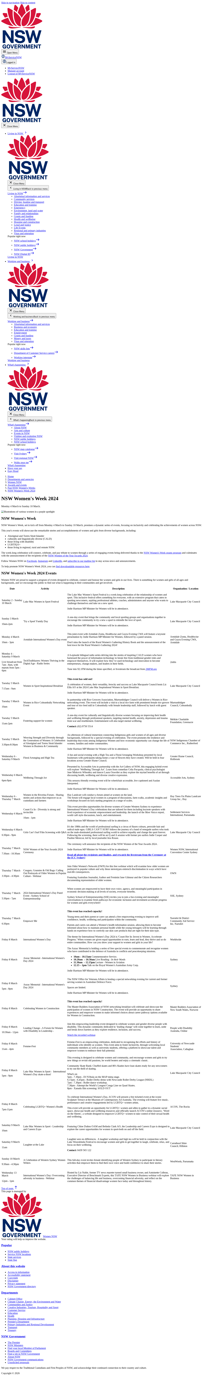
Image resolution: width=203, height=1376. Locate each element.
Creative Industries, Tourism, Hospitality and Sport (33, 1307)
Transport (12, 1327)
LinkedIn (57, 561)
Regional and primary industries (30, 230)
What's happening (18, 424)
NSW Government (13, 1336)
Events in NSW (22, 433)
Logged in (10, 62)
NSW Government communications (25, 1359)
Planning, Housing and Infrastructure (26, 1318)
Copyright (13, 1278)
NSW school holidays (25, 442)
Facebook (32, 561)
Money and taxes (22, 338)
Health (11, 1316)
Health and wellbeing (24, 219)
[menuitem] (16, 68)
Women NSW (50, 1236)
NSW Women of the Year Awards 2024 (68, 555)
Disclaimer (13, 1280)
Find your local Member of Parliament (27, 1348)
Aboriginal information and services (32, 196)
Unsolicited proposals (18, 1362)
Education (13, 1313)
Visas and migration (24, 233)
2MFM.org (151, 669)
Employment (20, 332)
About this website (13, 1266)
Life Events (20, 227)
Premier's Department (18, 1321)
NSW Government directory (22, 1286)
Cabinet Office (15, 1298)
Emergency (19, 207)
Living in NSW (17, 193)
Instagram (43, 561)
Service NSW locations (19, 1254)
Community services (24, 199)
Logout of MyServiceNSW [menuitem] (21, 73)
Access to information (18, 1272)
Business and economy (25, 327)
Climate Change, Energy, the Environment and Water (34, 1301)
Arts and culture (22, 430)
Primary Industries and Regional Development (31, 1324)
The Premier (14, 1342)
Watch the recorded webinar (81, 1035)
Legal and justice (22, 225)
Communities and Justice (20, 1304)
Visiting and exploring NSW (28, 436)
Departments (9, 1292)
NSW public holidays (25, 439)
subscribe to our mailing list (81, 561)
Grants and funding (23, 216)
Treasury (12, 1330)
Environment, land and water (28, 210)
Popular (6, 1245)
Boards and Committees (20, 1351)
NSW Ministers (15, 1345)
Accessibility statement (19, 1275)
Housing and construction (27, 222)
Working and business (20, 321)
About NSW (20, 427)
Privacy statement (16, 1283)
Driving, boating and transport (29, 202)
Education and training (25, 205)
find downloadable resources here (72, 566)
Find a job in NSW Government (24, 1354)
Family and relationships (26, 213)
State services (14, 1257)
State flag (12, 1260)
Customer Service (16, 1310)
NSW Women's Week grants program (162, 552)
